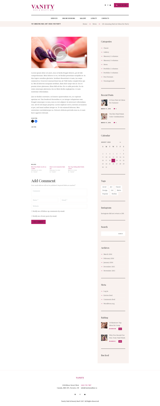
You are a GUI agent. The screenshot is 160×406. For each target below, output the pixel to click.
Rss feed (105, 355)
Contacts (105, 18)
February (109, 258)
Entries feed (108, 295)
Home (85, 24)
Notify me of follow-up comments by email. (49, 211)
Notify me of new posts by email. (45, 216)
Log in (106, 291)
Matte (119, 190)
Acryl (104, 187)
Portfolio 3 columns (111, 73)
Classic (106, 48)
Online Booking (68, 18)
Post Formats (108, 77)
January (108, 262)
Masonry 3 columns (111, 60)
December (109, 267)
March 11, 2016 (106, 108)
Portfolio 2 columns (111, 69)
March (108, 254)
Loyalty (94, 18)
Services (54, 18)
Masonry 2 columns (111, 56)
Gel (112, 190)
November (109, 271)
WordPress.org (109, 303)
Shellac (114, 194)
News (95, 24)
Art (111, 187)
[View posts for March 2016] (120, 142)
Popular (105, 194)
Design (104, 190)
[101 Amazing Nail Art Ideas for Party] (59, 52)
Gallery (83, 18)
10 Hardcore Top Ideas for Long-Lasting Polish (115, 325)
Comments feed (109, 299)
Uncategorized (109, 81)
